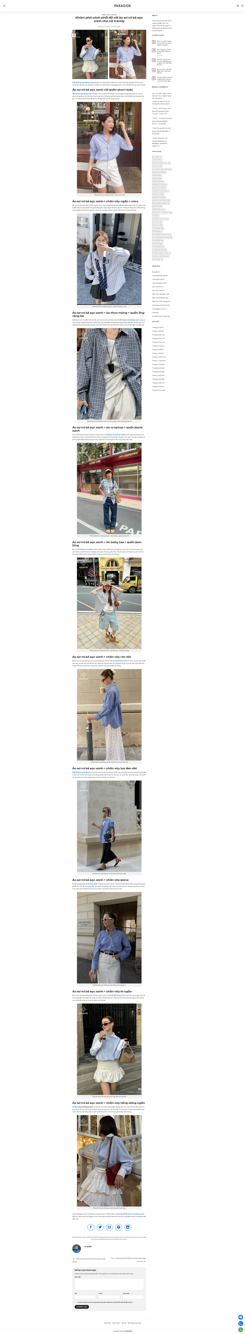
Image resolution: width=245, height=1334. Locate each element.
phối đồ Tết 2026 (157, 206)
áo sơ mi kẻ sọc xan (117, 434)
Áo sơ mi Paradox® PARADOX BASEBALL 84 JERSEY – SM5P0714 (160, 142)
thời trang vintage (157, 244)
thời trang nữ (167, 234)
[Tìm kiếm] (238, 6)
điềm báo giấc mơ (157, 259)
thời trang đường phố (158, 247)
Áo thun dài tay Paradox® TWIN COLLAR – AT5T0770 (161, 111)
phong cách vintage (158, 194)
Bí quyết (155, 272)
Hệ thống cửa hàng (134, 1323)
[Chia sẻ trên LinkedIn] (128, 1227)
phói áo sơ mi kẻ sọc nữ (126, 1237)
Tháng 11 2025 (157, 360)
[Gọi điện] (240, 1329)
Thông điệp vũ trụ (158, 309)
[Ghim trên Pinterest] (118, 1227)
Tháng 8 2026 (157, 327)
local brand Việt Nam (158, 163)
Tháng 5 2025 (157, 383)
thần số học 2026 (157, 225)
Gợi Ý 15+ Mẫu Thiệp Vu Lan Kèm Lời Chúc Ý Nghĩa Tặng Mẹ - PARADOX (161, 96)
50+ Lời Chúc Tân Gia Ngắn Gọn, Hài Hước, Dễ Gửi (164, 71)
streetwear (156, 216)
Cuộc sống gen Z (158, 283)
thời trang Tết (168, 237)
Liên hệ (123, 1323)
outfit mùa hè (167, 169)
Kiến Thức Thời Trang (159, 301)
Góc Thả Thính (157, 290)
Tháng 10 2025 (157, 364)
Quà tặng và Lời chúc (159, 305)
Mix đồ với (75, 1107)
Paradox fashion (157, 175)
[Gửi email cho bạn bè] (109, 1227)
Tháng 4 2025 (157, 386)
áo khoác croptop (157, 253)
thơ (167, 219)
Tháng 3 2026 (157, 346)
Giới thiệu (107, 1323)
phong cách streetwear (159, 188)
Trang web (126, 1293)
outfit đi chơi (156, 172)
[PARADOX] (122, 5)
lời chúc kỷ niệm (157, 166)
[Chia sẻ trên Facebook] (90, 1227)
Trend (154, 312)
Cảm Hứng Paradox (159, 275)
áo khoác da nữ (157, 256)
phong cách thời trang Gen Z (161, 191)
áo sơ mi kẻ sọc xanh (113, 1237)
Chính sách (116, 1323)
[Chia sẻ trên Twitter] (100, 1227)
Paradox (163, 172)
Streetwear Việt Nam (158, 219)
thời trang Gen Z (157, 231)
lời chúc (168, 163)
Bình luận (78, 1277)
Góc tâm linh (156, 286)
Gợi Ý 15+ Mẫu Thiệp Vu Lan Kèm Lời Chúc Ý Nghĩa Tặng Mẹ (164, 43)
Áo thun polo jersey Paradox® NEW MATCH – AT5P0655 (162, 121)
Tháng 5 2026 (157, 338)
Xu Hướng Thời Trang (159, 316)
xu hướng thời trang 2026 (159, 250)
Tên (76, 1293)
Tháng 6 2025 (157, 379)
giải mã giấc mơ (157, 157)
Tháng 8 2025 (157, 372)
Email (100, 1293)
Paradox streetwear (158, 181)
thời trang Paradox (158, 237)
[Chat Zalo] (240, 1323)
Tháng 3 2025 (157, 390)
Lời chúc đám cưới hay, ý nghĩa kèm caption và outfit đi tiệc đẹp (164, 79)
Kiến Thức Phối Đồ (109, 15)
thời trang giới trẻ (157, 234)
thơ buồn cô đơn (157, 222)
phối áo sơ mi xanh (138, 1237)
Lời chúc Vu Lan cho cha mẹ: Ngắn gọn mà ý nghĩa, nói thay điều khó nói (164, 62)
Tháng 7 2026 (157, 331)
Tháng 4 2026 (157, 342)
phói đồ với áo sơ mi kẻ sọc (107, 1239)
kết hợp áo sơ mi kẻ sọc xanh (129, 320)
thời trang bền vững (158, 228)
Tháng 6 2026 (157, 335)
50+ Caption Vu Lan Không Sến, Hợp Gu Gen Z (164, 51)
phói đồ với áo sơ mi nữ (121, 1239)
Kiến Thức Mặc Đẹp (158, 294)
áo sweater (166, 256)
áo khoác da (167, 253)
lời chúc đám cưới (157, 169)
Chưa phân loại (157, 279)
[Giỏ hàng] (242, 6)
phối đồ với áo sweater (159, 209)
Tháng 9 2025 (157, 368)
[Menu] (4, 6)
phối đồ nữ (166, 203)
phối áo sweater (157, 203)
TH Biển (118, 26)
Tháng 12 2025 (157, 357)
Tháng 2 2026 (157, 349)
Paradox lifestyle (157, 178)
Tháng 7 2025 (157, 375)
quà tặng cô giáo (167, 212)
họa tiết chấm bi (157, 160)
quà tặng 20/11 (157, 212)
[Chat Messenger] (240, 1317)
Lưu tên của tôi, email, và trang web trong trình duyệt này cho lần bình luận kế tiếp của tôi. (105, 1302)
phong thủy (156, 200)
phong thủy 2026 (165, 200)
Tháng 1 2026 (157, 353)
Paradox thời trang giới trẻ (160, 184)
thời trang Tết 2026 (158, 240)
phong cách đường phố (159, 197)
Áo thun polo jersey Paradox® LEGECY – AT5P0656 (161, 130)
